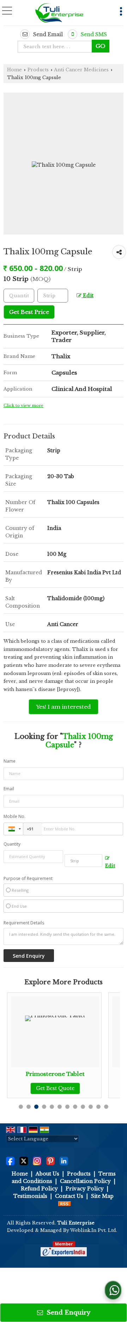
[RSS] (64, 1203)
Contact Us (69, 1196)
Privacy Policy (85, 1188)
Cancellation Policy (85, 1181)
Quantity (12, 844)
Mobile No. (14, 816)
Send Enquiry (67, 1312)
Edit (87, 296)
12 (106, 1107)
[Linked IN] (64, 1160)
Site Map (102, 1196)
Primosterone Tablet (36, 1074)
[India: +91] (13, 829)
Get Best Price (29, 312)
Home (14, 69)
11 (98, 1107)
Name (10, 761)
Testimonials (30, 1196)
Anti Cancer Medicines (81, 69)
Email (9, 789)
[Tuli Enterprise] (59, 13)
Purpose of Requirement (28, 878)
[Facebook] (10, 1160)
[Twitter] (23, 1160)
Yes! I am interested (63, 706)
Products (38, 69)
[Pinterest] (50, 1160)
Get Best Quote (36, 1088)
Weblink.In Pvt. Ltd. (93, 1230)
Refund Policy (39, 1188)
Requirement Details (24, 922)
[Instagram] (37, 1160)
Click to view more (23, 405)
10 (91, 1107)
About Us (47, 1174)
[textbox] (57, 46)
